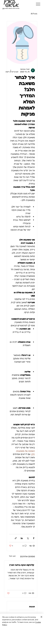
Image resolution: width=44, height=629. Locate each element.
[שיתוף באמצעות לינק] (16, 538)
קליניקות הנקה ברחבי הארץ (21, 565)
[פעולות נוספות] (10, 70)
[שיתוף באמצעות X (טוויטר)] (28, 538)
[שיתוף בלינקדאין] (22, 538)
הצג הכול (12, 556)
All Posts (34, 13)
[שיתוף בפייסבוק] (34, 538)
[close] (41, 617)
